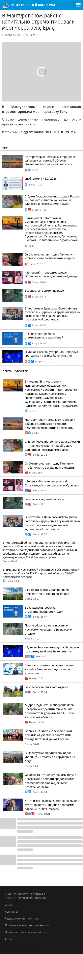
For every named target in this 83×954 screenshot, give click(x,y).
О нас (9, 905)
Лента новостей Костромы (23, 946)
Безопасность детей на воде (44, 290)
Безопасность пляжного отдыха (46, 687)
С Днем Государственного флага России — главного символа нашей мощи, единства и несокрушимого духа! (52, 200)
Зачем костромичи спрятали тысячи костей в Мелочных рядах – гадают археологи (49, 669)
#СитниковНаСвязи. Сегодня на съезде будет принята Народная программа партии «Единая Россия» (52, 805)
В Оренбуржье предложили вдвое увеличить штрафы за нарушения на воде (50, 757)
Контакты (11, 911)
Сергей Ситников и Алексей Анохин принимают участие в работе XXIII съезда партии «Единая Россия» (49, 735)
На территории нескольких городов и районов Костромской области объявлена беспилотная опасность (50, 160)
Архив (9, 939)
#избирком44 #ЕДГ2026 (41, 178)
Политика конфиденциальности (27, 925)
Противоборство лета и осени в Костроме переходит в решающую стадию (48, 629)
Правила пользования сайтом (26, 932)
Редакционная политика (22, 918)
